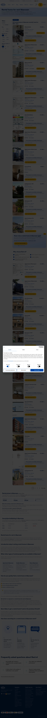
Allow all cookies (37, 370)
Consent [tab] (9, 349)
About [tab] (37, 349)
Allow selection (23, 370)
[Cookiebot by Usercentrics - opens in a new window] (39, 347)
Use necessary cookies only (10, 370)
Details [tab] (23, 349)
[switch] (18, 366)
